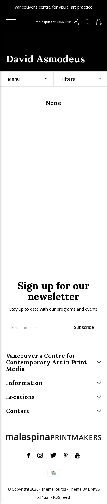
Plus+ (45, 497)
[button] (11, 22)
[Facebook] (28, 455)
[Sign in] (76, 22)
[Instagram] (40, 455)
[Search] (87, 22)
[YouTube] (77, 455)
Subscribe (84, 327)
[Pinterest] (66, 455)
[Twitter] (53, 455)
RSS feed (61, 497)
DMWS (94, 489)
